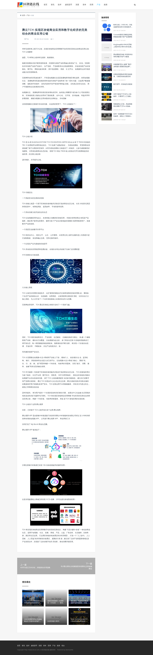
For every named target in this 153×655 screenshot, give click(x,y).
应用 (91, 4)
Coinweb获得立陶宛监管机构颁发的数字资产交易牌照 (122, 35)
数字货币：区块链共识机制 (122, 84)
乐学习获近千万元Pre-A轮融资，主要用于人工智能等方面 (122, 96)
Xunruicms (69, 650)
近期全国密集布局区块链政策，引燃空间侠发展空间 (122, 75)
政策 (105, 4)
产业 (98, 4)
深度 (77, 4)
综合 (63, 645)
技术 (59, 4)
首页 (45, 4)
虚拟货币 (68, 4)
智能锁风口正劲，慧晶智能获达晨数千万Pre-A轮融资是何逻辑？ (122, 106)
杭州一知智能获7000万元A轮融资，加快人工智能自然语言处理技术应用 (122, 116)
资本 (84, 4)
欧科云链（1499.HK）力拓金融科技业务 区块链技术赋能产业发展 (123, 27)
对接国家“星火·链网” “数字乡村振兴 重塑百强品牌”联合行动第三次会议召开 (122, 66)
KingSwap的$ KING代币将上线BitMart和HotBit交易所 (122, 46)
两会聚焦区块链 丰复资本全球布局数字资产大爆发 (123, 55)
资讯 (52, 4)
